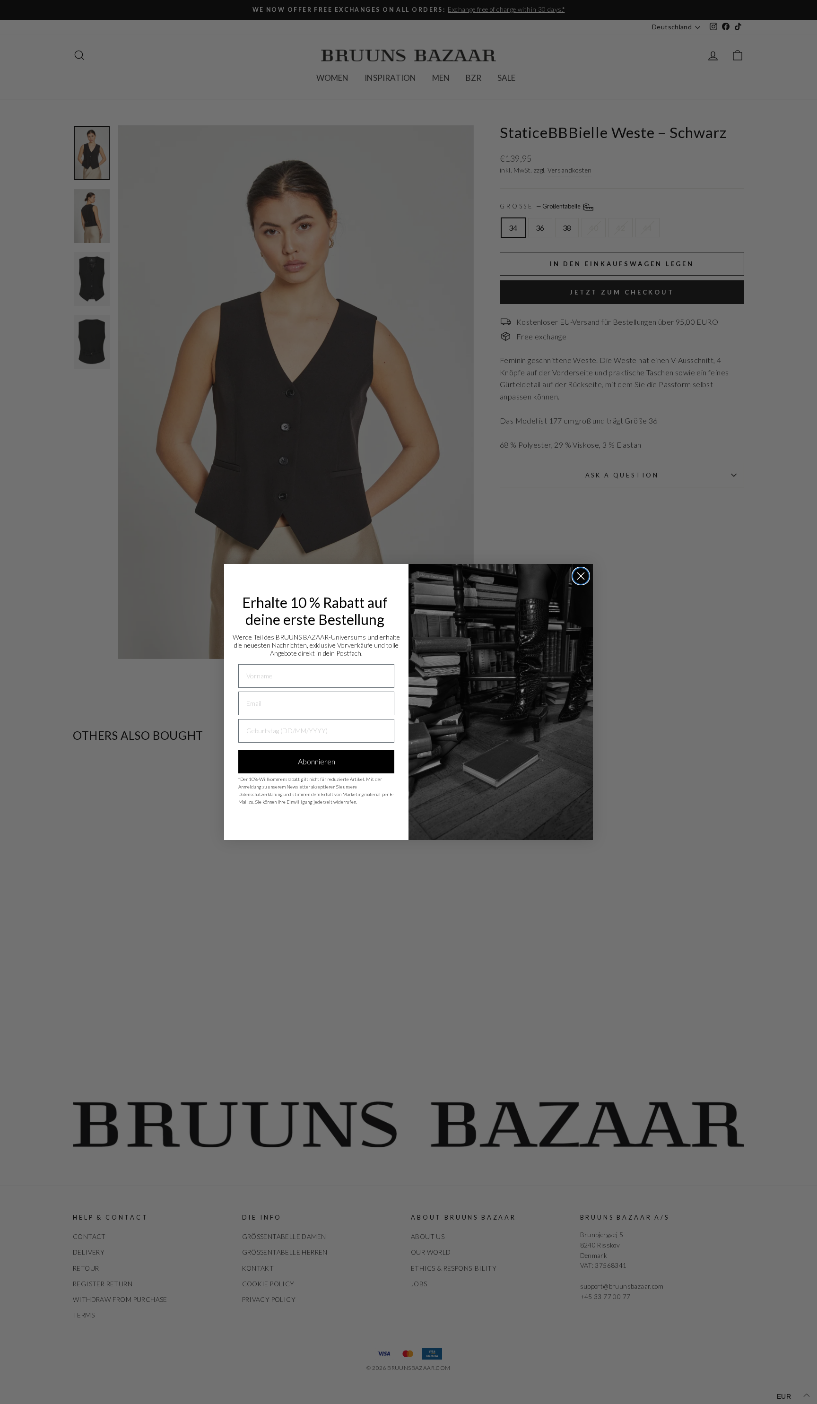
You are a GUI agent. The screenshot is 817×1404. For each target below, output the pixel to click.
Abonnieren (316, 761)
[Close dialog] (581, 576)
